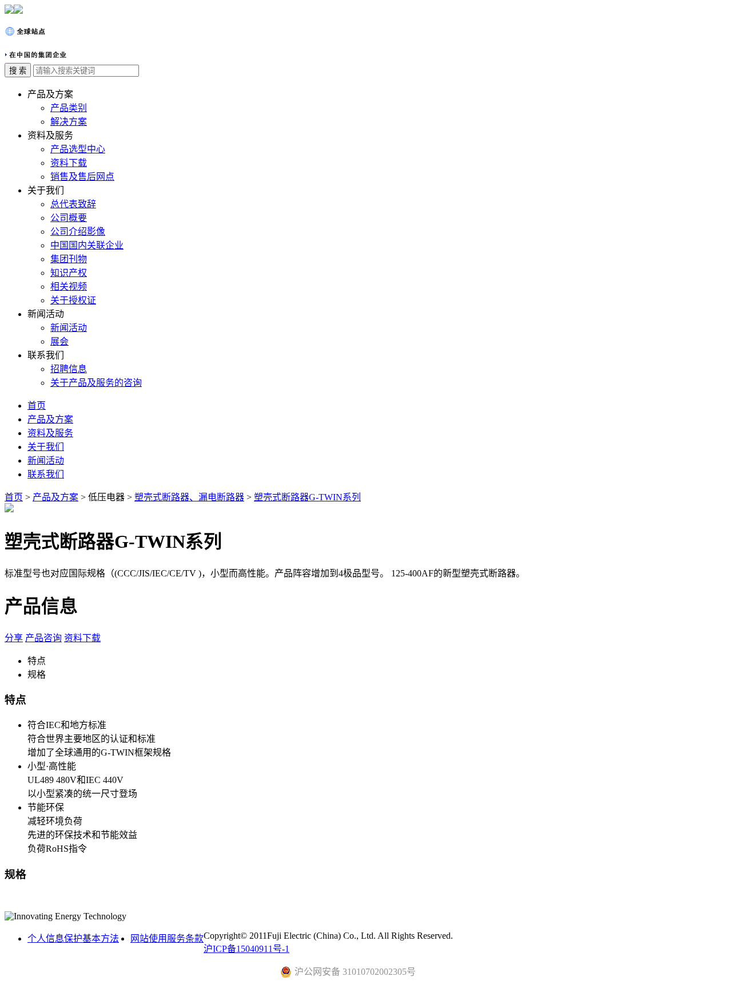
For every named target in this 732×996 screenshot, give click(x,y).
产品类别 (68, 108)
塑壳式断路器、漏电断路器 (189, 497)
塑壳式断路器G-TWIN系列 (307, 497)
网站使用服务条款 (167, 938)
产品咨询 (43, 638)
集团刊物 (68, 259)
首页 (36, 405)
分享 (14, 638)
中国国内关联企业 (87, 245)
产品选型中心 (77, 149)
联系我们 (45, 474)
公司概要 (68, 218)
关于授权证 (73, 300)
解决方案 (68, 122)
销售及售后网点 (82, 176)
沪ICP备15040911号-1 (246, 949)
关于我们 (45, 447)
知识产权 (68, 273)
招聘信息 (68, 369)
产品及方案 (50, 419)
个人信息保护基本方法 (73, 938)
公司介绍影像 (77, 231)
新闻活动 (68, 328)
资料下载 (68, 163)
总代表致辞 (73, 204)
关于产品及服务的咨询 (96, 383)
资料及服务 (50, 433)
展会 (59, 341)
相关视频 (68, 286)
